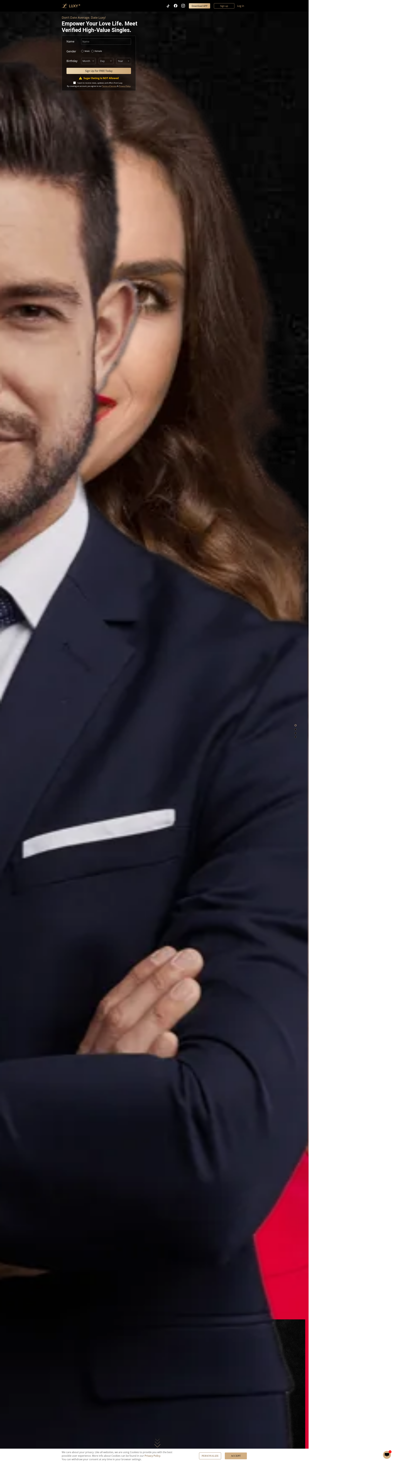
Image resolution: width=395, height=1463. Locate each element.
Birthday (72, 61)
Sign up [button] (224, 5)
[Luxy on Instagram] (185, 6)
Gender (71, 51)
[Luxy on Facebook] (177, 6)
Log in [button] (240, 6)
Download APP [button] (199, 5)
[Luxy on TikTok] (170, 6)
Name (70, 41)
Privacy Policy (152, 1455)
